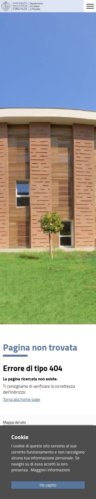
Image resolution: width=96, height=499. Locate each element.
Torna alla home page (21, 399)
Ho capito (48, 485)
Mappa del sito (14, 422)
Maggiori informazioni (50, 470)
